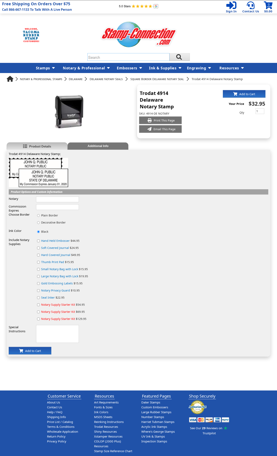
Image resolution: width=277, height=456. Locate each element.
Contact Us (250, 11)
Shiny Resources (105, 431)
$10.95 (60, 290)
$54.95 (63, 305)
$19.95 (64, 276)
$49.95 (60, 255)
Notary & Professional (84, 68)
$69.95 (63, 312)
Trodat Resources (106, 427)
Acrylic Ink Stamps (154, 427)
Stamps (43, 68)
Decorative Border (53, 222)
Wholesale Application (62, 431)
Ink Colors (101, 412)
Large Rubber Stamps (156, 412)
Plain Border (49, 215)
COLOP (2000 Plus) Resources (107, 443)
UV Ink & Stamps (153, 436)
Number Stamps (152, 417)
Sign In (231, 11)
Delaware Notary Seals (106, 79)
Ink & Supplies (163, 68)
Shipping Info (56, 417)
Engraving (197, 68)
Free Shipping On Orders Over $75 (37, 6)
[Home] (10, 78)
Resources (229, 68)
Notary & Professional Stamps (41, 79)
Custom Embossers (154, 407)
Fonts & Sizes (103, 407)
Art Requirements (106, 402)
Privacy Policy (56, 441)
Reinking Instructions (109, 422)
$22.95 (52, 297)
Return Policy (56, 436)
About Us (53, 402)
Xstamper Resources (108, 436)
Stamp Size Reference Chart (113, 451)
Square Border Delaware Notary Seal (157, 79)
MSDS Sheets (103, 417)
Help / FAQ (54, 412)
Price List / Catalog (60, 422)
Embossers (127, 68)
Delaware (76, 79)
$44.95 (60, 241)
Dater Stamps (150, 402)
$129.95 (63, 319)
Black (44, 231)
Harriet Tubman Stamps (157, 422)
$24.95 (60, 248)
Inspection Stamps (154, 441)
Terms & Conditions (60, 427)
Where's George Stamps (158, 431)
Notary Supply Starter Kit (58, 305)
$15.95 (57, 262)
